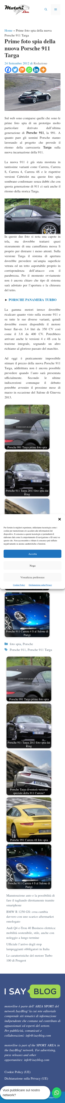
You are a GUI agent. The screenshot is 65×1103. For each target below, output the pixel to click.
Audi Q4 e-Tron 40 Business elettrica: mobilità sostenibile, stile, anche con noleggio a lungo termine (31, 933)
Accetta (32, 553)
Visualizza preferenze (32, 577)
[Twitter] (15, 70)
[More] (43, 70)
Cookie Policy (19, 584)
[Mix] (22, 70)
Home (8, 30)
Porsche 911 (18, 649)
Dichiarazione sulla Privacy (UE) (26, 1078)
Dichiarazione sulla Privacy (40, 584)
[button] (59, 519)
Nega (33, 565)
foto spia (15, 644)
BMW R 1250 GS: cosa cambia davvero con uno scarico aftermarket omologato (30, 916)
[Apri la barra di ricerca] (46, 9)
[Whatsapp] (29, 70)
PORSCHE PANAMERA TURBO (33, 299)
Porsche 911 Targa (40, 649)
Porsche (28, 644)
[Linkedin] (36, 70)
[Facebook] (8, 70)
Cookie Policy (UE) (18, 1072)
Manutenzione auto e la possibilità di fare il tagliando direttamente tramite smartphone (30, 900)
